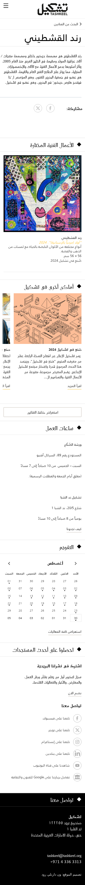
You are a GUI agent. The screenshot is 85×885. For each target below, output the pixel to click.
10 (64, 596)
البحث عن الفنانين (66, 24)
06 (31, 588)
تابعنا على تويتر (59, 730)
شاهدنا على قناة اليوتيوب (51, 765)
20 (31, 603)
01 (9, 581)
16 (75, 603)
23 (75, 610)
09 (75, 596)
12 (42, 596)
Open (6, 5)
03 (64, 588)
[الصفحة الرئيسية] (58, 9)
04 (53, 588)
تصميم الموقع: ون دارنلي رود (61, 875)
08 (9, 588)
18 (53, 603)
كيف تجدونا (74, 528)
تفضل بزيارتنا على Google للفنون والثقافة (40, 777)
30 (75, 618)
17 (64, 603)
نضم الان (74, 693)
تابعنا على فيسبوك (56, 718)
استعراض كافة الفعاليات (64, 631)
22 (9, 603)
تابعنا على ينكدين (58, 753)
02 (75, 588)
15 (9, 596)
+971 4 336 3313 (65, 862)
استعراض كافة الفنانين (42, 412)
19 (42, 603)
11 (53, 596)
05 (42, 588)
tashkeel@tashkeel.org (64, 855)
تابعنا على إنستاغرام (56, 741)
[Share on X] (38, 108)
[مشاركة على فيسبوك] (50, 108)
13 (31, 596)
